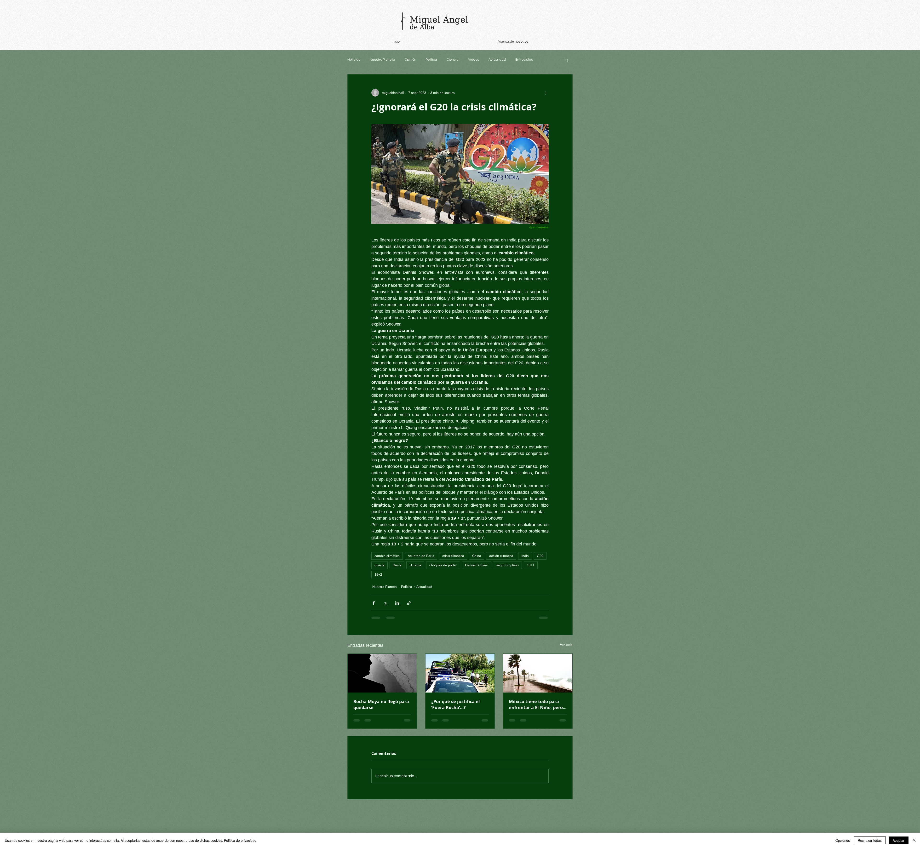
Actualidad (497, 59)
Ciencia (453, 59)
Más (545, 59)
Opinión (410, 59)
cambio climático (387, 556)
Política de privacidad (240, 840)
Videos (473, 59)
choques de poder (443, 565)
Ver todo (566, 645)
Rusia (397, 565)
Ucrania (415, 565)
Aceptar (898, 840)
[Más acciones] (546, 93)
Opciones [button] (842, 840)
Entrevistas (524, 59)
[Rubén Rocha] (382, 673)
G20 (540, 556)
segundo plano (507, 565)
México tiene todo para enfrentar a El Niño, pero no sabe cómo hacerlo (536, 704)
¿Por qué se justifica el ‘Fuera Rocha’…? (455, 704)
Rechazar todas (870, 840)
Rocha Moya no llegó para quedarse (381, 704)
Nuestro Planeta (382, 59)
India (525, 556)
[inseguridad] (460, 673)
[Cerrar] (914, 840)
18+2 (378, 574)
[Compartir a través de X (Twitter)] (385, 603)
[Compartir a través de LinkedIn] (397, 603)
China (476, 556)
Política (431, 59)
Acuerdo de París (421, 556)
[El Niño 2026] (537, 673)
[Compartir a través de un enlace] (409, 603)
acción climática (501, 556)
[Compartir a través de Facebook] (373, 603)
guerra (379, 565)
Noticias (353, 59)
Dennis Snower (476, 565)
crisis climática (453, 556)
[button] (566, 60)
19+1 (531, 565)
